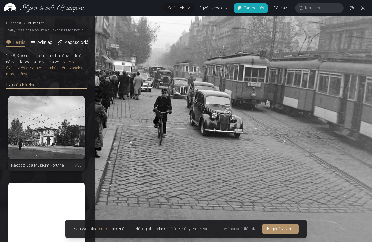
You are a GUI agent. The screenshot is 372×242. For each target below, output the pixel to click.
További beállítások (238, 228)
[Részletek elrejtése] (97, 129)
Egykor (279, 20)
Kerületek (176, 8)
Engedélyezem (280, 228)
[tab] (17, 42)
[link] (42, 8)
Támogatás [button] (254, 8)
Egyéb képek (210, 8)
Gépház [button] (280, 8)
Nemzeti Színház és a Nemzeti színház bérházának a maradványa (45, 67)
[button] (352, 8)
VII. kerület (36, 23)
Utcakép (309, 20)
